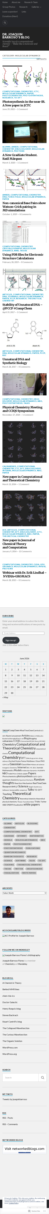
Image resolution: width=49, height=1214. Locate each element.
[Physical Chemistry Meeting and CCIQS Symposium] (24, 384)
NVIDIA (42, 566)
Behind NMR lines (10, 989)
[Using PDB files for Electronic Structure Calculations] (24, 232)
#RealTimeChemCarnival (30, 730)
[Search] (4, 22)
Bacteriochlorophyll (9, 739)
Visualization (18, 805)
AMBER (15, 147)
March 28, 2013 (9, 580)
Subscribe (8, 616)
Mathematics (8, 770)
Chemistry (9, 744)
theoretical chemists (28, 799)
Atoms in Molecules (36, 736)
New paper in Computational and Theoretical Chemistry (22, 478)
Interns (6, 470)
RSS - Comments (10, 1124)
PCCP (12, 298)
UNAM (10, 804)
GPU (42, 564)
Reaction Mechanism (23, 783)
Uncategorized (34, 869)
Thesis (19, 802)
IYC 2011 (33, 768)
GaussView (26, 764)
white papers (32, 804)
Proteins (19, 151)
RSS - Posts (7, 1117)
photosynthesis (25, 776)
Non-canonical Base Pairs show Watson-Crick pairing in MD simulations (24, 206)
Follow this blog (24, 1150)
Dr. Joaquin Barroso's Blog (16, 35)
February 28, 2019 (10, 262)
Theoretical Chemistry (15, 536)
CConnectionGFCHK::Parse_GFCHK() (32, 741)
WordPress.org (9, 1054)
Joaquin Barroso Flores (13, 960)
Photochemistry (12, 95)
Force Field (14, 197)
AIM (3, 736)
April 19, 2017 (8, 312)
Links (24, 12)
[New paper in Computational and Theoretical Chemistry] (24, 442)
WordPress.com (10, 1047)
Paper (30, 93)
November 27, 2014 (11, 415)
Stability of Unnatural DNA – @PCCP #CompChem (22, 306)
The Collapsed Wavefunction (15, 1028)
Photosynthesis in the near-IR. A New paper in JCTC (23, 103)
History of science (37, 764)
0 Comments (25, 214)
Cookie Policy (14, 1203)
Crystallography (12, 248)
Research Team (31, 2)
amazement (16, 736)
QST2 (35, 776)
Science (23, 786)
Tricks (23, 251)
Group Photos (8, 7)
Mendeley (22, 964)
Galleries (35, 7)
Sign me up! (11, 640)
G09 (4, 764)
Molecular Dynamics (14, 93)
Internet (22, 767)
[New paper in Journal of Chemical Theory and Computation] (24, 508)
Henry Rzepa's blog (11, 1008)
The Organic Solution (12, 1041)
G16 (7, 764)
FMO (43, 761)
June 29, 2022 (8, 109)
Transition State (28, 802)
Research (23, 7)
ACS (4, 530)
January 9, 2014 (9, 551)
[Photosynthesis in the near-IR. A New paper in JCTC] (24, 77)
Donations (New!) (10, 16)
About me (16, 2)
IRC (28, 768)
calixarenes (9, 466)
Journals (13, 296)
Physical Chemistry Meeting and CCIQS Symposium (22, 409)
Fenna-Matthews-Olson (30, 761)
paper (25, 773)
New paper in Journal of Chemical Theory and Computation (18, 544)
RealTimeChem (39, 783)
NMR (16, 251)
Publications (33, 848)
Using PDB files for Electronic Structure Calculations (22, 256)
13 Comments (25, 551)
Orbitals (20, 774)
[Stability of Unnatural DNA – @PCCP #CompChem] (24, 280)
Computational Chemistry (17, 91)
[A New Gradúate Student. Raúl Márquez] (24, 132)
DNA (4, 197)
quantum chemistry (10, 780)
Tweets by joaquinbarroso (14, 1099)
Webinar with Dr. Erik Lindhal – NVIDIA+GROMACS (24, 574)
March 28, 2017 (9, 367)
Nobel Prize (12, 774)
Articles (7, 294)
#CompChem (13, 730)
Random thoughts (14, 856)
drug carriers (34, 758)
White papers (29, 873)
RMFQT (14, 786)
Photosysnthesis (33, 95)
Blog (26, 738)
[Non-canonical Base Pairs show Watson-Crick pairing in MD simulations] (24, 180)
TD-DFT (18, 98)
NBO (40, 401)
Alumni (6, 147)
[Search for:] (24, 1077)
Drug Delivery (23, 149)
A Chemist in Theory (11, 983)
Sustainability (14, 790)
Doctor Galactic (10, 1002)
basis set (20, 738)
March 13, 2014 (9, 484)
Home (5, 2)
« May (5, 697)
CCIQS (16, 741)
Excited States (15, 761)
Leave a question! (10, 12)
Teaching (7, 794)
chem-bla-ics (8, 995)
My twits (7, 1094)
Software (5, 790)
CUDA (36, 564)
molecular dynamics (29, 770)
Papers (32, 773)
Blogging (33, 738)
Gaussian (15, 764)
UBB (4, 805)
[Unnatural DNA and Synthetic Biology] (24, 333)
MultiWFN (41, 770)
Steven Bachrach (10, 1015)
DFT (22, 468)
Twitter (43, 802)
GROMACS (7, 566)
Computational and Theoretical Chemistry (23, 746)
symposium (23, 790)
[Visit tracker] (3, 716)
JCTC (36, 91)
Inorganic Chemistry (9, 768)
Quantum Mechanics (26, 780)
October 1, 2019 (9, 214)
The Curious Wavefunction (14, 1034)
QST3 (40, 776)
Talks (27, 403)
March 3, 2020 (8, 163)
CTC (17, 468)
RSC (4, 355)
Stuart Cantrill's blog (12, 1021)
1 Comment (22, 109)
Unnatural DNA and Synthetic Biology (16, 361)
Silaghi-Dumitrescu (35, 787)
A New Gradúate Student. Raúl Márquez (19, 157)
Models (18, 770)
